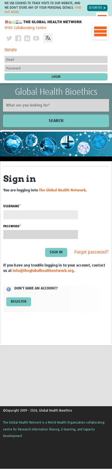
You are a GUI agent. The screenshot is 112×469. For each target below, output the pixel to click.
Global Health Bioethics (56, 92)
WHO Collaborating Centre (25, 28)
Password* (12, 226)
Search (56, 120)
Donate (10, 50)
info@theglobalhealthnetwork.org (43, 271)
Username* (12, 206)
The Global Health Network (43, 22)
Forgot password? (91, 252)
